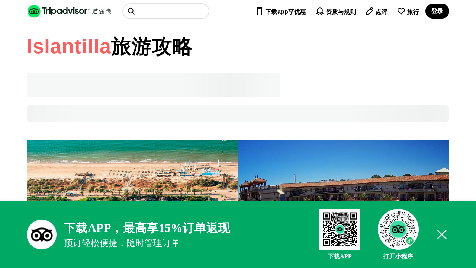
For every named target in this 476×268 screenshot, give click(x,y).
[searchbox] (166, 11)
